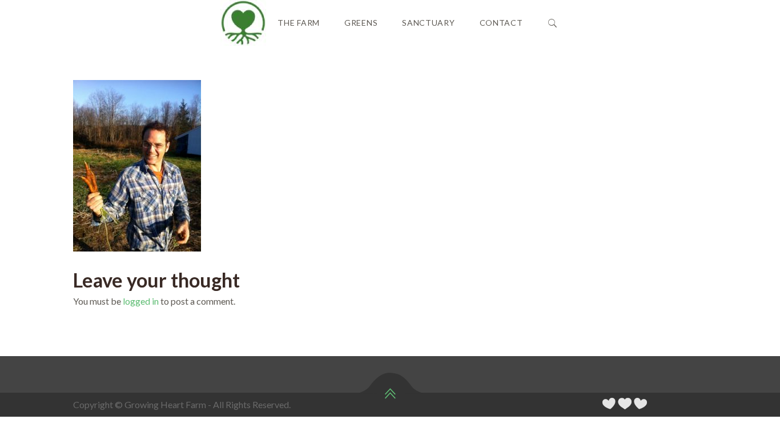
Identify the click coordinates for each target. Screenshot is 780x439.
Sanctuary (428, 22)
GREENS (360, 22)
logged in (141, 301)
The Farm (299, 22)
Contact (501, 22)
